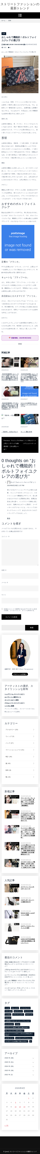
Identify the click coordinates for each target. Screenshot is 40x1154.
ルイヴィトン (18, 1011)
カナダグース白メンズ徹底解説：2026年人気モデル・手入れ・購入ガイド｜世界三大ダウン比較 (28, 864)
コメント (6, 536)
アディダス (8, 1011)
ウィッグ (9, 736)
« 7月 (6, 1125)
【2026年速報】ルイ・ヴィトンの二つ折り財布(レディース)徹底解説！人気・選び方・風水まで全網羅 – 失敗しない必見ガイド (29, 377)
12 (16, 1107)
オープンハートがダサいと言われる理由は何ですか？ (19, 1034)
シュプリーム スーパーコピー (15, 694)
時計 (8, 756)
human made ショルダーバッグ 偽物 (28, 914)
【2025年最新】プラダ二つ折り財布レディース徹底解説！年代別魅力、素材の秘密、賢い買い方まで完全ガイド (10, 406)
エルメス (8, 1017)
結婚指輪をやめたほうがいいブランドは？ (17, 1021)
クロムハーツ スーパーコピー (15, 703)
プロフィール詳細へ (20, 674)
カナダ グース (9, 1038)
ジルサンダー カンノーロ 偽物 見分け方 (27, 901)
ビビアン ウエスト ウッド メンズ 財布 (28, 927)
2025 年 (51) (9, 1062)
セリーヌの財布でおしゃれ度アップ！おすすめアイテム (29, 404)
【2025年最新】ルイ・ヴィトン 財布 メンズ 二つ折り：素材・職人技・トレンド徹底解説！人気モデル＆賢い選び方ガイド (10, 376)
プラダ (17, 1024)
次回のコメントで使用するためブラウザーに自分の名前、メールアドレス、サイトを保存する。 (20, 609)
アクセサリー (11, 729)
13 (20, 1107)
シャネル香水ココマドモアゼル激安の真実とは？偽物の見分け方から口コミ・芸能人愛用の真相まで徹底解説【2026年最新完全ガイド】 (28, 849)
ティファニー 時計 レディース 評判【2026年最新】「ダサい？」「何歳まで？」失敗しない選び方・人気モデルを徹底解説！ (28, 832)
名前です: (8, 669)
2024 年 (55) (9, 1066)
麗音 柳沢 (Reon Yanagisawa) (13, 44)
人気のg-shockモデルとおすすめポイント (19, 969)
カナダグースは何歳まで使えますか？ (16, 1041)
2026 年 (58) (9, 1058)
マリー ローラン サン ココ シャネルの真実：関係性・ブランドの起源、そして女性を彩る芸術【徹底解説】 (28, 801)
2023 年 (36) (9, 1070)
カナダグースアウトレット (24, 1038)
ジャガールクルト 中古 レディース (16, 988)
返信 (8, 518)
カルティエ (29, 1014)
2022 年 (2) (9, 1074)
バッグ (9, 743)
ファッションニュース (14, 750)
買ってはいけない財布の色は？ (14, 1030)
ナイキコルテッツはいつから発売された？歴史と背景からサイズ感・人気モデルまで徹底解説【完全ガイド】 (28, 816)
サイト (4, 595)
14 (24, 1107)
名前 (4, 570)
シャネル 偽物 (9, 706)
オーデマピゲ (9, 1024)
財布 (4, 33)
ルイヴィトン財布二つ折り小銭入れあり (17, 1027)
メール (5, 582)
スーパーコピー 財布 (12, 700)
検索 (31, 627)
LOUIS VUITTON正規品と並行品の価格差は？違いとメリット (28, 941)
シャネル (8, 1014)
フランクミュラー (18, 1014)
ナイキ (7, 1008)
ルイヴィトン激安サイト (13, 697)
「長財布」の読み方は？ (10, 431)
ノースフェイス (25, 1008)
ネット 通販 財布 (26, 431)
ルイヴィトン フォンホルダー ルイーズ (27, 887)
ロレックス (15, 1008)
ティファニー (28, 1011)
